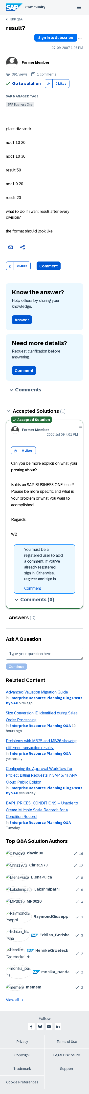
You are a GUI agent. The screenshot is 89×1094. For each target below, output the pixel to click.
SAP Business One (20, 104)
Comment (48, 266)
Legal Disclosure (66, 1055)
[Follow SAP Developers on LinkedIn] (58, 1027)
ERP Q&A (16, 19)
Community (35, 7)
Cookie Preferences (22, 1082)
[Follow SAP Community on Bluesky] (40, 1027)
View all (12, 1000)
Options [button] (80, 38)
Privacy (22, 1042)
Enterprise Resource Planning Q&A (40, 726)
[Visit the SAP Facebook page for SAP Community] (31, 1027)
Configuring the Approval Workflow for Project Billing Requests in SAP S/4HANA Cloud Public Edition (41, 775)
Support (66, 1069)
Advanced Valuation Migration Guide (37, 692)
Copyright (22, 1055)
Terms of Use (67, 1042)
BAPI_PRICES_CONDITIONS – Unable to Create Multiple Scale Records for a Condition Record (42, 810)
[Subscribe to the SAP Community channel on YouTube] (49, 1027)
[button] (49, 83)
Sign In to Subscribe (55, 38)
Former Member (35, 62)
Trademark (22, 1069)
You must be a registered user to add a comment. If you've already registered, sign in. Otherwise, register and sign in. (43, 564)
